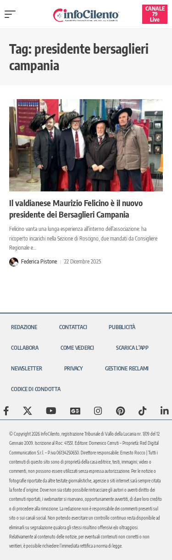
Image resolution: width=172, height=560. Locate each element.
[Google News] (75, 411)
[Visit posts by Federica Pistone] (13, 262)
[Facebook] (6, 411)
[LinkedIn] (164, 411)
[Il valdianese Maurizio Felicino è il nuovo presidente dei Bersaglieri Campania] (86, 145)
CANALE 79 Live (155, 14)
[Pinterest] (120, 411)
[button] (12, 14)
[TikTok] (142, 411)
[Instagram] (98, 411)
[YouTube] (51, 411)
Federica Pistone (39, 261)
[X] (27, 411)
